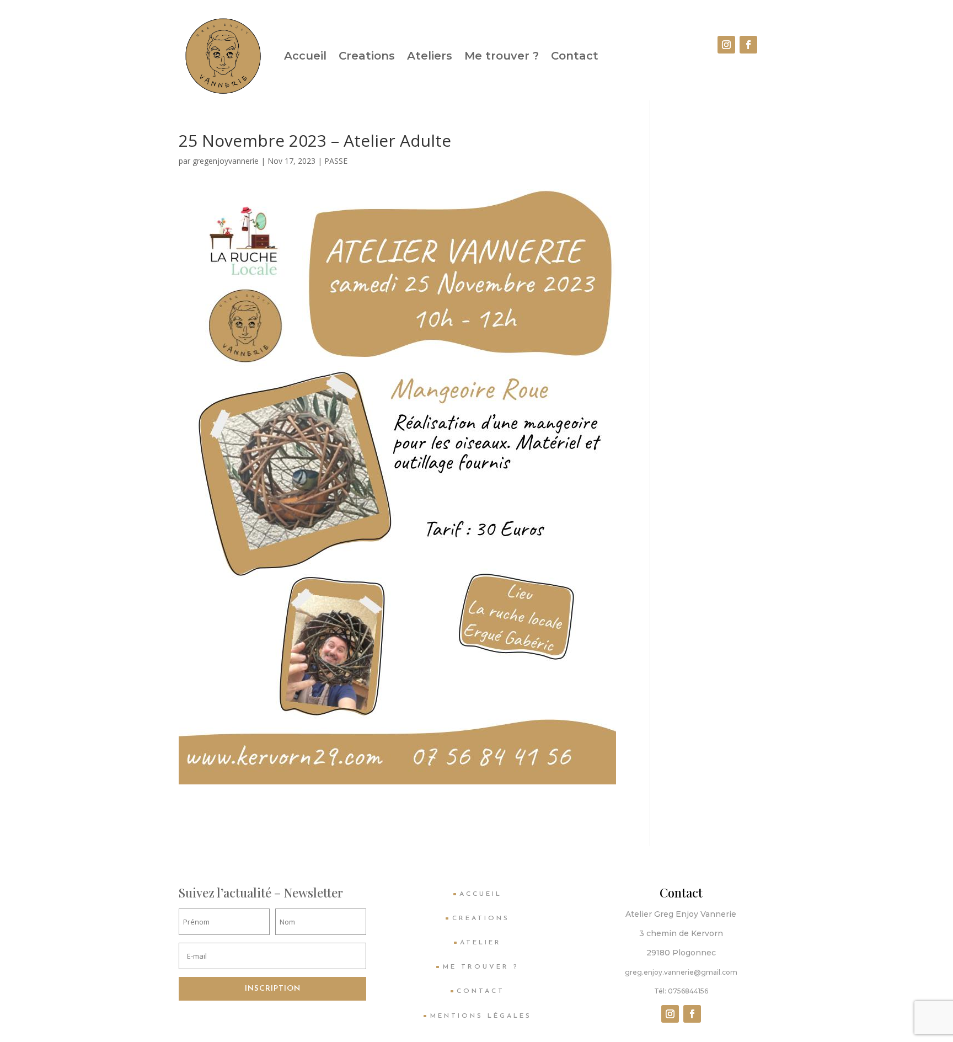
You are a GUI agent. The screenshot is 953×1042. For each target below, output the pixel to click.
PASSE (335, 161)
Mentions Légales (481, 1016)
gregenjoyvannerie (225, 161)
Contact (574, 55)
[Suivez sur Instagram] (726, 45)
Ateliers (429, 55)
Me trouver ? (501, 55)
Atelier (480, 942)
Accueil (305, 55)
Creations (367, 55)
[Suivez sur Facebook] (748, 45)
